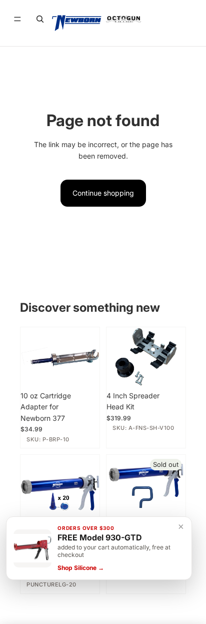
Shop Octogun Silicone (103, 596)
